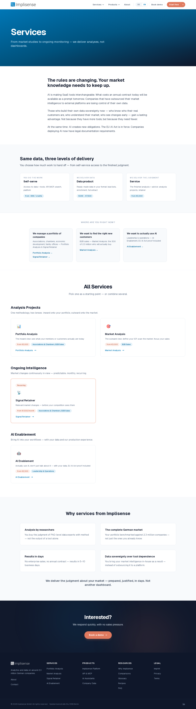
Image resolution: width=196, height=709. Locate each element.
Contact (14, 684)
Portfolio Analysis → (43, 253)
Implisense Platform (91, 668)
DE (138, 4)
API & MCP (87, 673)
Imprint (157, 668)
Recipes (122, 683)
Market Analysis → (89, 250)
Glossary (122, 678)
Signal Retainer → (41, 257)
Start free (174, 4)
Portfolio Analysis (55, 668)
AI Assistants (88, 678)
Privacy (157, 673)
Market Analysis (54, 673)
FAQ (120, 688)
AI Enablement (53, 683)
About (127, 4)
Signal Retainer (54, 678)
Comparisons (124, 673)
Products (112, 4)
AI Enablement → (135, 246)
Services (97, 4)
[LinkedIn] (183, 704)
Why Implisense (125, 668)
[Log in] (183, 4)
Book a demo (96, 634)
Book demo (157, 4)
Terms (157, 678)
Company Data (89, 683)
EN (144, 4)
